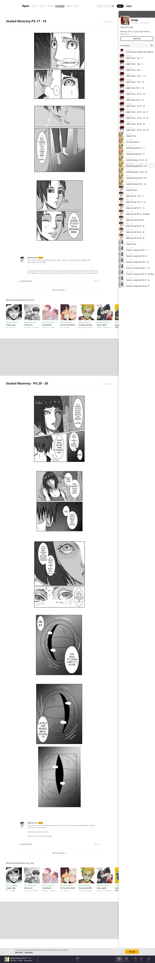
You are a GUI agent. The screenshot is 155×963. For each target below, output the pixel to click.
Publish (128, 6)
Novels (50, 6)
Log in (120, 6)
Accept (132, 951)
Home (34, 6)
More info (19, 952)
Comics (42, 6)
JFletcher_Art (32, 258)
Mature (69, 6)
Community (59, 6)
